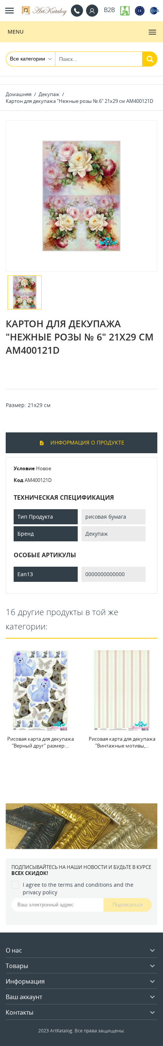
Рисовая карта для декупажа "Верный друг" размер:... (40, 742)
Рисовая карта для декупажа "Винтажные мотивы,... (122, 742)
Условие (24, 468)
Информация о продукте (86, 442)
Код (19, 480)
